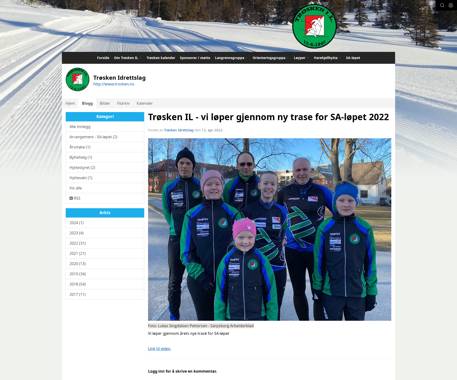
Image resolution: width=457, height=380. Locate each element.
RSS (76, 198)
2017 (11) (78, 294)
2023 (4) (77, 233)
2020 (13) (78, 263)
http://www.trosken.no (113, 84)
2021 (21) (78, 253)
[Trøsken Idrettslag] (314, 26)
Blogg (87, 103)
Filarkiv (123, 103)
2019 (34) (78, 273)
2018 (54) (78, 284)
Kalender (145, 103)
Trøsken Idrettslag (179, 130)
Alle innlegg (80, 126)
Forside (103, 57)
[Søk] (442, 5)
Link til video (159, 348)
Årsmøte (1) (80, 147)
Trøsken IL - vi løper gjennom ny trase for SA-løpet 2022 (268, 117)
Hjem (70, 103)
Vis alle (76, 188)
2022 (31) (78, 243)
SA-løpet (353, 57)
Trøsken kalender (161, 57)
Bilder (105, 103)
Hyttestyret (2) (82, 167)
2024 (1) (77, 222)
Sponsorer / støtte (195, 57)
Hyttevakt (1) (81, 177)
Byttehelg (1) (81, 157)
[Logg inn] (451, 5)
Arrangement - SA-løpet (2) (93, 136)
